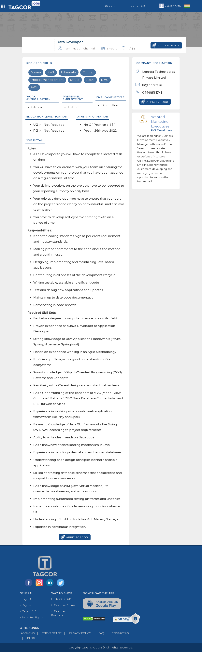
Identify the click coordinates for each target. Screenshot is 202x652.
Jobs (109, 5)
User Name (173, 5)
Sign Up (27, 599)
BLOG (28, 638)
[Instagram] (40, 586)
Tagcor (28, 611)
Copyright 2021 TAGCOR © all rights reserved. (101, 647)
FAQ (99, 633)
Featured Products (58, 613)
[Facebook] (29, 586)
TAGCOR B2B (61, 599)
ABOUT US (27, 633)
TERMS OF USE (49, 633)
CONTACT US (118, 633)
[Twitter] (61, 586)
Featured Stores (63, 605)
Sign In (26, 605)
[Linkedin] (50, 586)
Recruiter (137, 5)
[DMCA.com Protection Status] (94, 618)
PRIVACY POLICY (77, 633)
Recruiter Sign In (32, 617)
